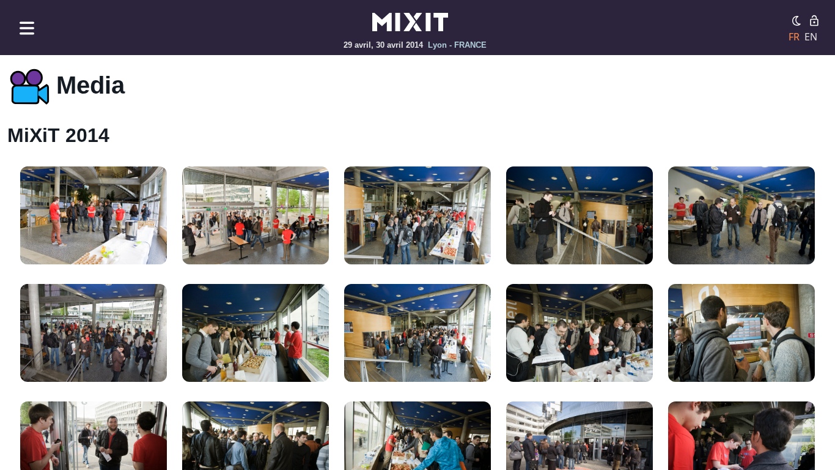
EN (810, 36)
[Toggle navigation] (27, 28)
